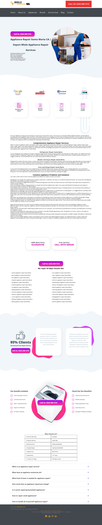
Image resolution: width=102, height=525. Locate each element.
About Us (21, 12)
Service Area (53, 12)
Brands (42, 12)
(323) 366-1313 (82, 4)
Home (12, 12)
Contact (70, 12)
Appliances (32, 12)
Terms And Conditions (56, 510)
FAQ (42, 510)
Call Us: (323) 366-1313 (22, 34)
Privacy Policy (47, 510)
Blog (62, 12)
